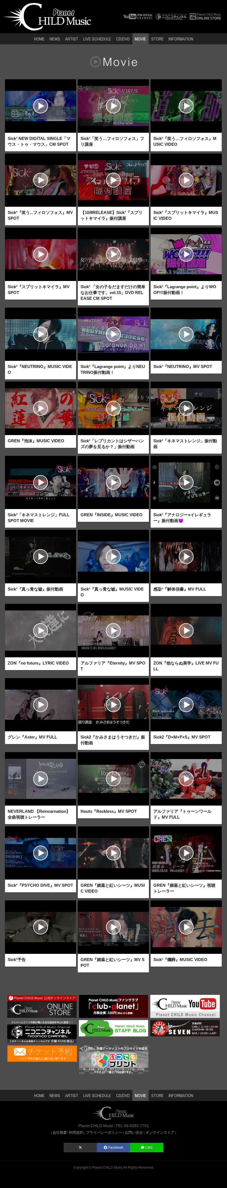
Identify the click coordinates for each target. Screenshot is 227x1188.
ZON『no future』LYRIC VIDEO (38, 663)
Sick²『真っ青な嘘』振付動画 (35, 589)
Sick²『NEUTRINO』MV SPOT (182, 366)
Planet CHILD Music (107, 1167)
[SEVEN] (185, 1028)
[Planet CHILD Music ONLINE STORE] (205, 16)
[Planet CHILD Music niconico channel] (171, 16)
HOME (39, 39)
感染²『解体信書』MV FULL (179, 589)
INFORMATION (181, 39)
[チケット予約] (42, 1053)
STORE (157, 39)
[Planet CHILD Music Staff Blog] (114, 1028)
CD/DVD (123, 39)
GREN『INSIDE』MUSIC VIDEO (112, 514)
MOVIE (140, 39)
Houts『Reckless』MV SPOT (109, 811)
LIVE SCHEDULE (97, 39)
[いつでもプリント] (114, 1059)
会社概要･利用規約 (68, 1132)
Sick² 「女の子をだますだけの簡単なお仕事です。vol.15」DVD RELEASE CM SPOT (113, 292)
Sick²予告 (17, 959)
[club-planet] (114, 1005)
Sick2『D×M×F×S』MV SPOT (181, 737)
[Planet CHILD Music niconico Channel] (42, 1031)
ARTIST (71, 39)
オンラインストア (160, 1132)
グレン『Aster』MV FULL (32, 737)
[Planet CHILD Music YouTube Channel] (185, 1005)
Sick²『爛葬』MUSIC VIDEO (180, 959)
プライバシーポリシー (104, 1132)
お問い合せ (134, 1132)
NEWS (55, 39)
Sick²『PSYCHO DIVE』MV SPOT (40, 885)
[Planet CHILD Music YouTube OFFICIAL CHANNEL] (138, 16)
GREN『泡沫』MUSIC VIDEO (36, 440)
